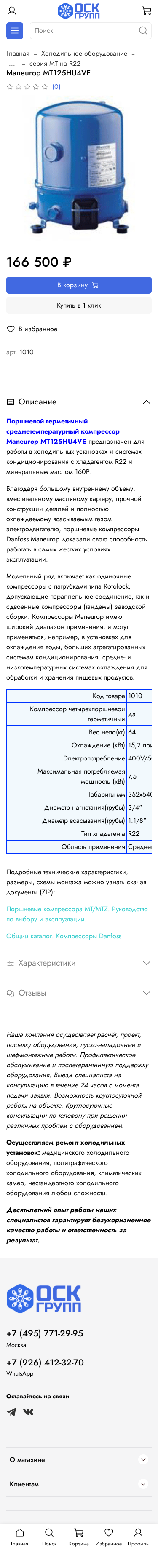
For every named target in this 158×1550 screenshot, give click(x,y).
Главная (17, 53)
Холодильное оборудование (84, 53)
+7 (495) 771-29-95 (44, 1333)
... (12, 63)
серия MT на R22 (54, 63)
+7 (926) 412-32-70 (45, 1362)
